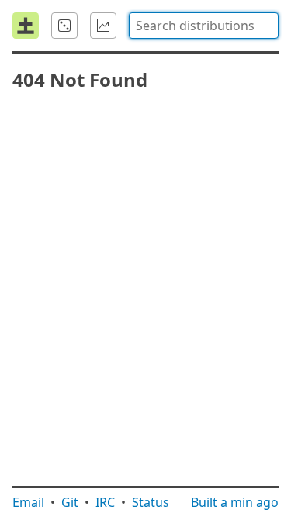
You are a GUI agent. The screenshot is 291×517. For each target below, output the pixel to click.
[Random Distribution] (64, 25)
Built (235, 502)
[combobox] (204, 25)
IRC (105, 502)
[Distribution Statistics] (103, 25)
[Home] (25, 25)
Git (69, 502)
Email (28, 502)
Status (150, 502)
